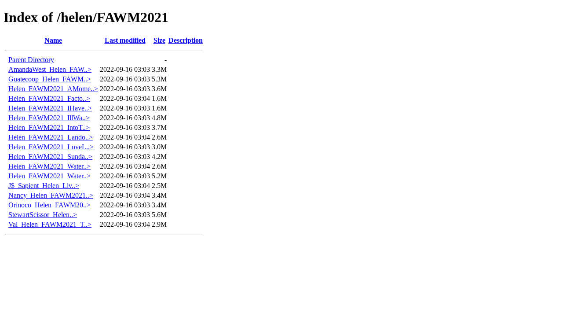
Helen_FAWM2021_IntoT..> (49, 127)
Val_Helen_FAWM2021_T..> (49, 224)
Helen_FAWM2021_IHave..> (50, 108)
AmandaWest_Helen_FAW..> (49, 69)
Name (53, 40)
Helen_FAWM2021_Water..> (49, 166)
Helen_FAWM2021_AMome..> (53, 88)
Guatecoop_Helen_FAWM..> (49, 79)
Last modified (125, 40)
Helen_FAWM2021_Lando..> (50, 137)
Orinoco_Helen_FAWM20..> (49, 205)
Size (159, 40)
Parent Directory (31, 59)
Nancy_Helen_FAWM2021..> (50, 195)
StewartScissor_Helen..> (42, 214)
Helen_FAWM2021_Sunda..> (50, 156)
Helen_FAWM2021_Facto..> (49, 98)
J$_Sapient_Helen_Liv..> (43, 185)
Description (185, 40)
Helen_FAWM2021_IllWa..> (49, 118)
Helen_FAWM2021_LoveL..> (51, 147)
